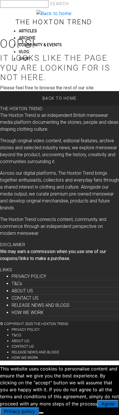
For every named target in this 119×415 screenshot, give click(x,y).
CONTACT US (25, 298)
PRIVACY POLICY (29, 276)
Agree (107, 404)
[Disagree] (41, 413)
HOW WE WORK (28, 312)
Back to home (59, 98)
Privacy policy (19, 411)
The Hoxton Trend (53, 22)
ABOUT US (22, 291)
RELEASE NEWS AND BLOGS (41, 305)
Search (59, 3)
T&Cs (17, 283)
